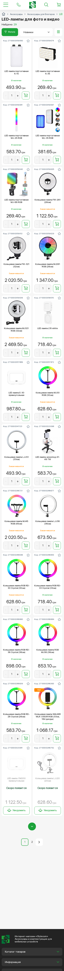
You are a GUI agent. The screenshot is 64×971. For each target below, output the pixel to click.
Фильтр (11, 32)
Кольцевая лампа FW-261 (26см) (48, 201)
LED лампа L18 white (47, 328)
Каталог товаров (15, 951)
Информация (13, 962)
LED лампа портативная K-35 (48, 72)
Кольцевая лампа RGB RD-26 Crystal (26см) (16, 715)
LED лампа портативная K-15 (16, 72)
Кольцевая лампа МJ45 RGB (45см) (16, 522)
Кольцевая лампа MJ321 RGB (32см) (16, 329)
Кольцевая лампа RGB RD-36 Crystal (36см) (16, 651)
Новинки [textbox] (28, 32)
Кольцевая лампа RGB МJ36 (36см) (47, 651)
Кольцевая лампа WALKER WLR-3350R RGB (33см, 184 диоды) (48, 716)
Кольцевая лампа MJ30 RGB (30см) (48, 394)
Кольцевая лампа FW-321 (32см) (16, 265)
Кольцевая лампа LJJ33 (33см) (16, 458)
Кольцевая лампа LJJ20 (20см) (47, 779)
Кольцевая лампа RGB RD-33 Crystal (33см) (47, 587)
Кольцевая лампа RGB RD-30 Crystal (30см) (16, 587)
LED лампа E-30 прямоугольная (16, 394)
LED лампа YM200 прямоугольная (16, 779)
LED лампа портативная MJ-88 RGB (16, 201)
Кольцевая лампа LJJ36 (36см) (47, 522)
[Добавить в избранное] (28, 40)
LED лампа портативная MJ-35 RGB (48, 136)
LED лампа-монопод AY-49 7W (47, 458)
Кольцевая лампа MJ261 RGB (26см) (47, 265)
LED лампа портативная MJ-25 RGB (16, 136)
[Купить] (26, 95)
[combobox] (36, 32)
